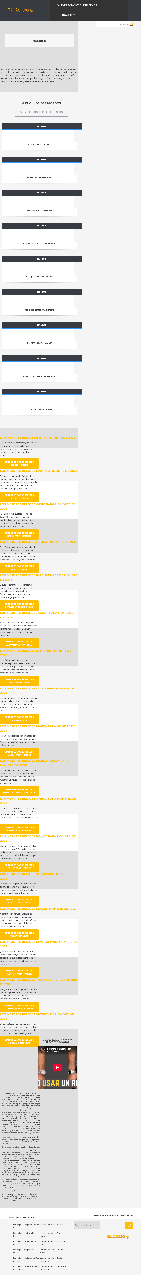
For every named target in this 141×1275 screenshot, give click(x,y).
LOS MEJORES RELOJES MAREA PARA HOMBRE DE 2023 (37, 728)
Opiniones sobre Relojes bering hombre (19, 463)
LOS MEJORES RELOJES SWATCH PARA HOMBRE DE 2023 (39, 944)
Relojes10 (12, 9)
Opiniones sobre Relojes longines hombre (19, 681)
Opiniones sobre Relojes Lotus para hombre (19, 719)
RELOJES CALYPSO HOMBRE (40, 177)
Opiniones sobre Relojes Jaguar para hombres (19, 643)
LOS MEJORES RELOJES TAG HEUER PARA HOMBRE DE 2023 (38, 982)
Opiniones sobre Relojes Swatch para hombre (19, 972)
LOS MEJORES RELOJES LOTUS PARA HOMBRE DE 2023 (37, 691)
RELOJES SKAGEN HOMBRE (39, 343)
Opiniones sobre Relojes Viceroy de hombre (19, 1041)
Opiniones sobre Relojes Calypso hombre (19, 497)
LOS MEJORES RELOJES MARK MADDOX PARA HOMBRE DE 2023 (34, 763)
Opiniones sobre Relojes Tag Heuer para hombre (19, 1007)
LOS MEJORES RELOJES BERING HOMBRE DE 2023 (37, 437)
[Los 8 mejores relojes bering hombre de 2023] (38, 136)
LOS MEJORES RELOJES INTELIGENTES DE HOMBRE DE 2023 (39, 577)
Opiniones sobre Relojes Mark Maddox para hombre (19, 791)
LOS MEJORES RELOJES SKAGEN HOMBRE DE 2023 (38, 908)
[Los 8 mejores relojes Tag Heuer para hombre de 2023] (38, 368)
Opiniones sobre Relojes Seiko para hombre (19, 901)
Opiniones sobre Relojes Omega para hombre (19, 829)
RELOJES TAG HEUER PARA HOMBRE (40, 376)
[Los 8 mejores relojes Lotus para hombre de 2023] (38, 301)
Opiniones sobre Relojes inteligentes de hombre (19, 605)
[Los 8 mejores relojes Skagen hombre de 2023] (38, 335)
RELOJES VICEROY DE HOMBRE (39, 409)
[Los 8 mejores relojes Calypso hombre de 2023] (38, 169)
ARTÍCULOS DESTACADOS (41, 103)
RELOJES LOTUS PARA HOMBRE (39, 310)
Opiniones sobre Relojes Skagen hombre (19, 934)
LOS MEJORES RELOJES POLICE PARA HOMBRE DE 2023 (38, 839)
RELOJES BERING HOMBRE (40, 144)
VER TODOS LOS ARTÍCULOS (41, 112)
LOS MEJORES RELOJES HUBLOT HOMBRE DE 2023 (38, 542)
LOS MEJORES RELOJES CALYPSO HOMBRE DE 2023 (38, 471)
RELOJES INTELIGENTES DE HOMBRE (40, 243)
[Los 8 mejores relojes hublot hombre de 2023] (38, 202)
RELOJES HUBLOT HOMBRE (39, 210)
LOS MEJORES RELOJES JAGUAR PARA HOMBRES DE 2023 (37, 615)
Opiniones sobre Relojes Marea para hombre (19, 753)
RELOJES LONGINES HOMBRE (39, 276)
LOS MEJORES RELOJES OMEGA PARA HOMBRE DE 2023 (38, 801)
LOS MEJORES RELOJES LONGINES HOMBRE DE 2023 (35, 653)
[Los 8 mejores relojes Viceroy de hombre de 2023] (38, 401)
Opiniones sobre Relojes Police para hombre (19, 866)
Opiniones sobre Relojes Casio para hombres (19, 534)
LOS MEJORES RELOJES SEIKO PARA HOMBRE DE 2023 (37, 876)
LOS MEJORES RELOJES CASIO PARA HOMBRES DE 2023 (38, 506)
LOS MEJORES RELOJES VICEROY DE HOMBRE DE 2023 (37, 1016)
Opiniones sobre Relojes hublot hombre (19, 568)
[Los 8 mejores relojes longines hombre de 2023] (38, 268)
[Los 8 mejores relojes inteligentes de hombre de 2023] (38, 235)
